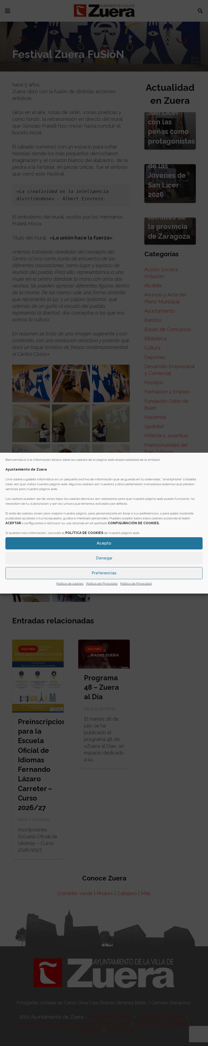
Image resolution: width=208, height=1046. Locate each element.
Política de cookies (69, 583)
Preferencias (104, 573)
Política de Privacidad (102, 583)
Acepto (104, 543)
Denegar (104, 558)
